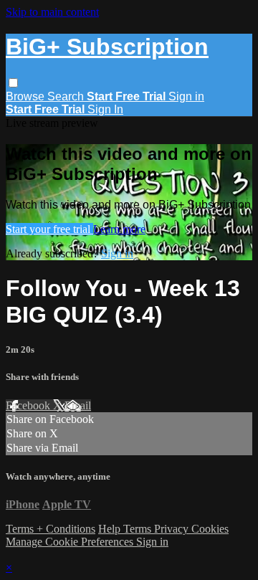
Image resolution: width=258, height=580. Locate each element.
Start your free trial (49, 229)
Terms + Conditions (50, 529)
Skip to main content (52, 12)
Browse (26, 96)
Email (77, 405)
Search (67, 96)
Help (110, 529)
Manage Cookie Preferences (71, 542)
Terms (138, 529)
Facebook (29, 405)
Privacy (172, 529)
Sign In (105, 109)
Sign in (186, 96)
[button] (13, 82)
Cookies (210, 529)
